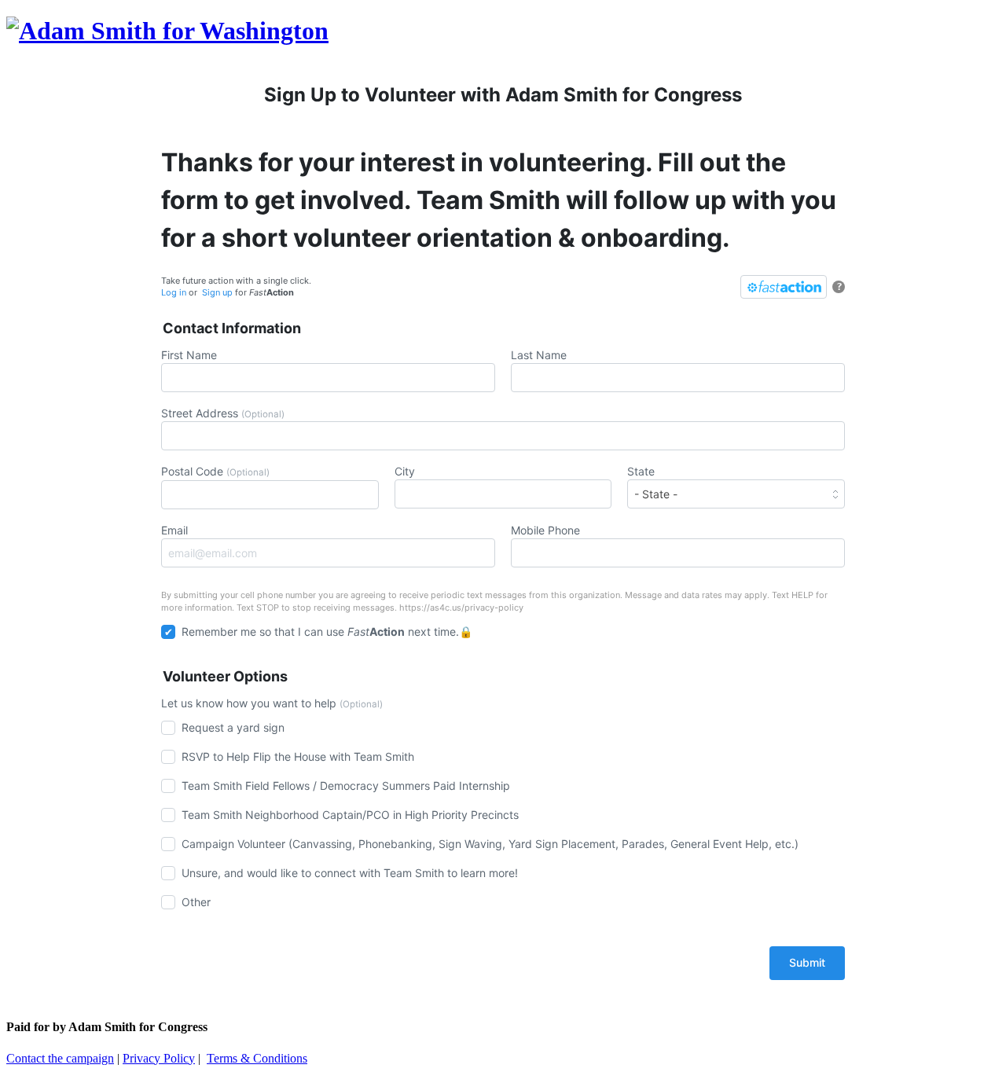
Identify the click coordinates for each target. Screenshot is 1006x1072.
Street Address (223, 413)
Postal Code (215, 471)
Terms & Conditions (257, 1058)
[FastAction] (783, 287)
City (405, 471)
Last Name (539, 355)
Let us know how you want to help (272, 703)
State (641, 471)
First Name (189, 355)
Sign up (217, 292)
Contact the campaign (60, 1058)
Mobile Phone (545, 530)
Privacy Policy (159, 1058)
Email (174, 530)
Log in (173, 292)
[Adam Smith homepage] (167, 31)
